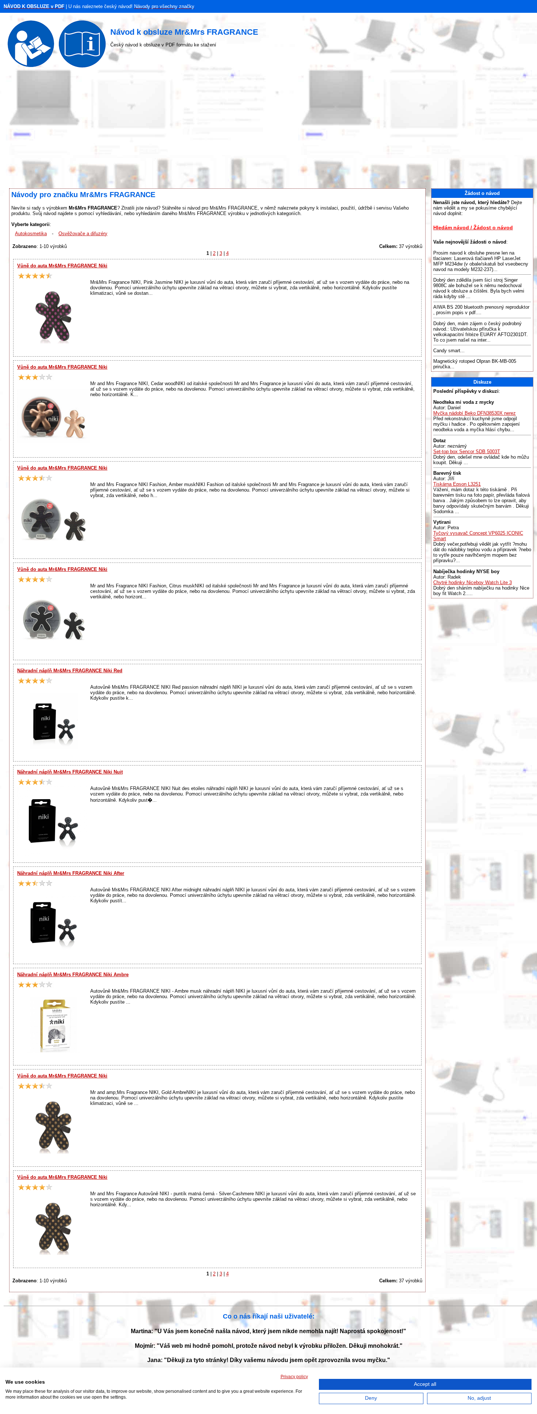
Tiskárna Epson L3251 (457, 484)
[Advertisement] (268, 130)
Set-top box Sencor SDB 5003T (466, 451)
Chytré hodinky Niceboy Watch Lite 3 (472, 582)
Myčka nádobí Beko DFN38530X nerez (474, 413)
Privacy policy (294, 1376)
